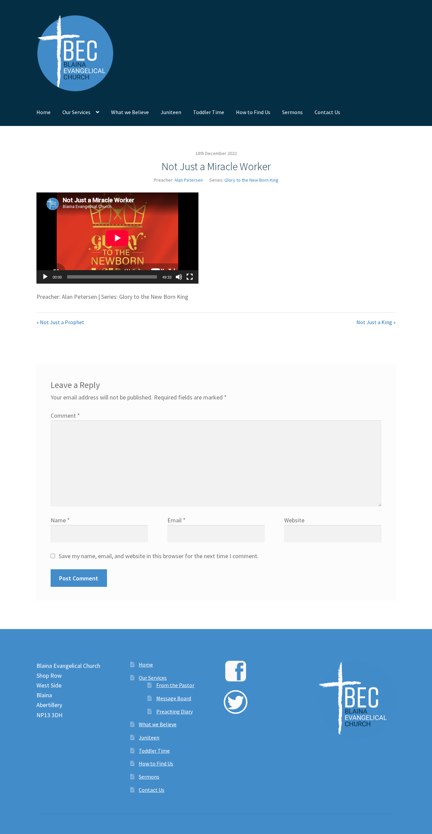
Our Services (76, 112)
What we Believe (130, 112)
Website (294, 520)
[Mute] (179, 276)
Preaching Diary (174, 711)
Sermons (292, 112)
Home (43, 112)
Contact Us (327, 112)
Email (176, 520)
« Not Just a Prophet (60, 322)
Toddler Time (208, 112)
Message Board (173, 698)
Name (60, 520)
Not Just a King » (376, 322)
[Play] (45, 276)
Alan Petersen (188, 180)
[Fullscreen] (189, 276)
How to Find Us (253, 112)
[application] (117, 238)
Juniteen (171, 112)
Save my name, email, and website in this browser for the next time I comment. (159, 556)
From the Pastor (175, 685)
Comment (65, 415)
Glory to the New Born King (251, 180)
